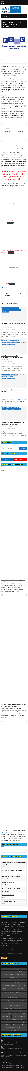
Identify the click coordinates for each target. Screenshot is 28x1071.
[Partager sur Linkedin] (21, 67)
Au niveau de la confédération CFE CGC (11, 409)
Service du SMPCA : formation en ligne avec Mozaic (13, 324)
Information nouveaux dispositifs (14, 1019)
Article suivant (20, 293)
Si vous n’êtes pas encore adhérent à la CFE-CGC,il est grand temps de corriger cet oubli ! (14, 175)
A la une (16, 308)
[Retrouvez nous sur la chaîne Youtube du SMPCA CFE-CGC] (6, 288)
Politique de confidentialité (15, 1065)
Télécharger (10, 222)
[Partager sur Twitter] (19, 67)
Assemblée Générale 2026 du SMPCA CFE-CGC (12, 390)
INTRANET (7, 1022)
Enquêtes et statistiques (9, 1013)
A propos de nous (13, 374)
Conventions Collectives (14, 1011)
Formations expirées (19, 1016)
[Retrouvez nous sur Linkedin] (2, 287)
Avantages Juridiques (14, 1005)
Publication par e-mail (19, 1024)
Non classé (20, 1022)
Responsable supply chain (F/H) (11, 876)
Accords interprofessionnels (14, 971)
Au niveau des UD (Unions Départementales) (14, 993)
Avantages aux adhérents (8, 344)
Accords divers (14, 969)
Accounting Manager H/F (9, 901)
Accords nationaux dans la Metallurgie (14, 974)
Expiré (22, 1013)
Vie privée (3, 1065)
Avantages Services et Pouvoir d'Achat (11, 309)
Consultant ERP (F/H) (8, 882)
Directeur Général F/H (8, 895)
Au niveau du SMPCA (7, 308)
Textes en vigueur (14, 1030)
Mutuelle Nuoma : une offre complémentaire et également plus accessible (12, 357)
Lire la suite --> (17, 591)
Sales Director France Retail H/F (11, 889)
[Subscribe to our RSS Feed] (4, 288)
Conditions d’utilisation (7, 1067)
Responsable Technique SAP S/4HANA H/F (13, 870)
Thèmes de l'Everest (18, 1063)
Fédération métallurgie (7, 1069)
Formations (5, 311)
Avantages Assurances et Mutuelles (11, 342)
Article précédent (7, 294)
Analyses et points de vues (14, 980)
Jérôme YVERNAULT (11, 62)
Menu (5, 16)
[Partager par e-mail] (23, 67)
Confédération (18, 1067)
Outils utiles (6, 1024)
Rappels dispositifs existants (14, 1027)
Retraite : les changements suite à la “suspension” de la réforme (12, 423)
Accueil (2, 1)
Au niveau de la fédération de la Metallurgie (14, 989)
